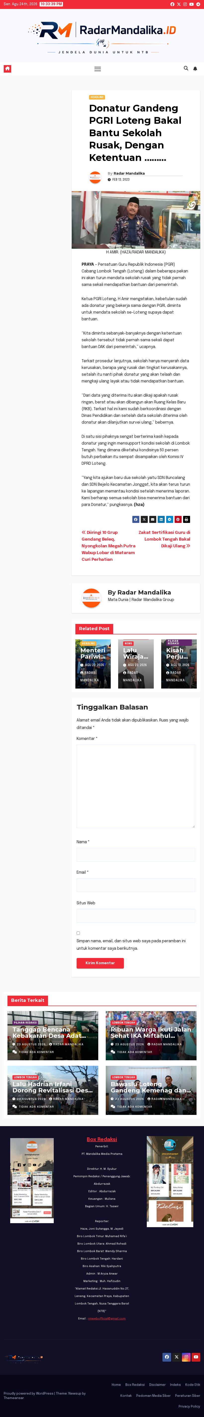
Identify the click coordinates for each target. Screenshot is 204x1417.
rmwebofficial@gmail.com (107, 1318)
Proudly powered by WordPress (29, 1393)
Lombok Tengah (123, 1023)
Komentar (87, 739)
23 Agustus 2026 (32, 1044)
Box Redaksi (102, 1139)
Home (116, 1385)
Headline (97, 97)
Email (83, 872)
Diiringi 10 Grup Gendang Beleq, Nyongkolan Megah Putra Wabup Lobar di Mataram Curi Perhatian (108, 546)
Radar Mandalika (129, 173)
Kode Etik (192, 1385)
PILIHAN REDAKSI (173, 642)
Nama (83, 842)
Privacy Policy (189, 1406)
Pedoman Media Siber (153, 1396)
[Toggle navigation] (98, 69)
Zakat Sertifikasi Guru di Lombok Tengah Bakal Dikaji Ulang (164, 539)
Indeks (175, 1385)
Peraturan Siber (187, 1396)
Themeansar (14, 1398)
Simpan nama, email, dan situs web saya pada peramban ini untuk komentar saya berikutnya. (131, 945)
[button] (186, 68)
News (128, 643)
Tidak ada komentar (36, 1052)
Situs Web (86, 903)
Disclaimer (157, 1385)
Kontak (126, 1396)
